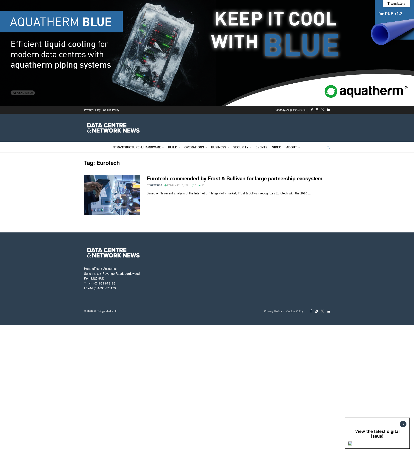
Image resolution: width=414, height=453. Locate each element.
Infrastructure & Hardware (136, 147)
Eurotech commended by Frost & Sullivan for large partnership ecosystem (234, 178)
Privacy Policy (92, 109)
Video (276, 147)
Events (261, 147)
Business (218, 147)
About (291, 147)
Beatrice (156, 185)
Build (172, 147)
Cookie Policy (111, 109)
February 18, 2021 (178, 185)
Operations (194, 147)
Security (240, 147)
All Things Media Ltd (105, 311)
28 (202, 185)
